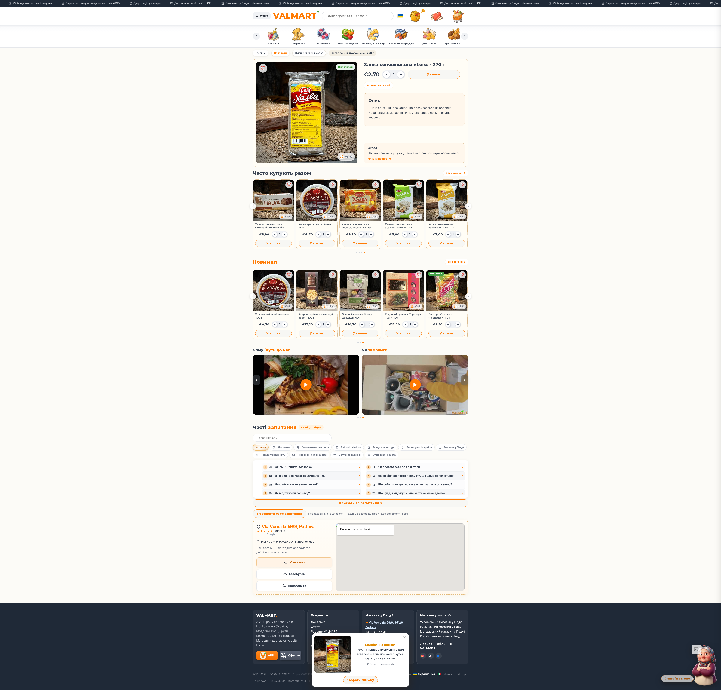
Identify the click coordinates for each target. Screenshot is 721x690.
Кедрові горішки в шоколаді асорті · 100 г (316, 316)
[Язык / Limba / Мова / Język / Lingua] (400, 16)
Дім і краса (379, 43)
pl (465, 674)
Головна (260, 53)
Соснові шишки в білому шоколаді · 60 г (357, 316)
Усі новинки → (456, 261)
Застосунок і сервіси (419, 447)
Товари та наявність (273, 454)
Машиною (297, 562)
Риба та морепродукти (351, 43)
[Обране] (437, 16)
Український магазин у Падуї (441, 622)
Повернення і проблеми (312, 454)
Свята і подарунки (350, 454)
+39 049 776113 (376, 632)
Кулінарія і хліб (404, 43)
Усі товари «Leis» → (379, 85)
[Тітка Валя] (704, 665)
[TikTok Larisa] (431, 656)
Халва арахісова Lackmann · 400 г (316, 226)
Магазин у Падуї (454, 447)
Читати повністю (379, 158)
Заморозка (274, 43)
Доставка (284, 447)
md (458, 674)
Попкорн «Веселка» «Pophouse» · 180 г (440, 316)
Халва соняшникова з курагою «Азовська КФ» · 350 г (357, 226)
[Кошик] (458, 16)
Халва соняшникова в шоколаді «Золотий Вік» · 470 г (270, 226)
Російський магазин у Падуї (440, 636)
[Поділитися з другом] (286, 216)
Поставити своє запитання (279, 513)
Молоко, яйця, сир (323, 43)
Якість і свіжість (351, 447)
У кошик (434, 74)
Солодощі (280, 53)
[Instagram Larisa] (423, 656)
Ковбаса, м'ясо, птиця (431, 43)
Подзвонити (297, 586)
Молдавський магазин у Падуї (442, 631)
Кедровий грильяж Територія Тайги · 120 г (403, 316)
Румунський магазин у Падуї (441, 627)
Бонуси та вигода (383, 447)
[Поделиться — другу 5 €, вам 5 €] (346, 157)
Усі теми (261, 447)
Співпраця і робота (384, 454)
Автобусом (297, 574)
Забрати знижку (360, 680)
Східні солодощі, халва (309, 53)
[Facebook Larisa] (439, 656)
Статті (316, 627)
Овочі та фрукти (298, 43)
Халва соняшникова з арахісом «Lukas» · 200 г (400, 226)
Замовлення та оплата (315, 447)
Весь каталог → (455, 173)
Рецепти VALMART (324, 631)
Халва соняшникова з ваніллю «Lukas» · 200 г (442, 226)
